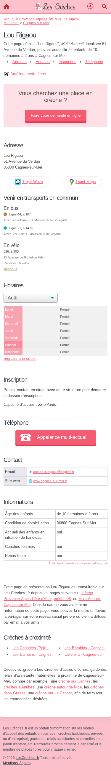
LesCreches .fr (27, 758)
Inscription (67, 62)
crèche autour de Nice (63, 687)
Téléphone (94, 62)
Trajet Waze (32, 181)
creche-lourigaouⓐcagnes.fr (53, 472)
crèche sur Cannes (74, 681)
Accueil (6, 6)
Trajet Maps (85, 181)
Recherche (104, 6)
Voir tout (10, 269)
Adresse (19, 62)
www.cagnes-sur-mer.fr (50, 481)
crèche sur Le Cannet (53, 693)
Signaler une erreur (20, 358)
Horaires (43, 62)
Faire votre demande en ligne (56, 115)
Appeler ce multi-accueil (62, 437)
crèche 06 (62, 599)
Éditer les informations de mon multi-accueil (78, 563)
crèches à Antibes (19, 687)
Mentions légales (16, 763)
